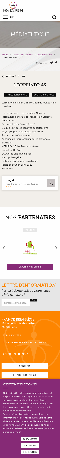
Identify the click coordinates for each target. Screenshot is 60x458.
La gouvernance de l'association (24, 342)
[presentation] (4, 247)
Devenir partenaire (30, 267)
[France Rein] (13, 7)
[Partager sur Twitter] (51, 62)
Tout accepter (30, 439)
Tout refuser (30, 446)
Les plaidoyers (11, 335)
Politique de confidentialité (17, 410)
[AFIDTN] (30, 247)
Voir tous (30, 230)
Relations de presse (24, 375)
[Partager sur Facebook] (56, 62)
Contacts (24, 366)
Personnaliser (30, 452)
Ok (33, 300)
